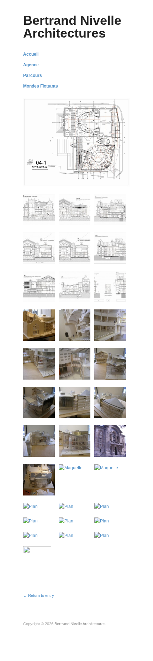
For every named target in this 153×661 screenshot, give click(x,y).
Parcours (32, 75)
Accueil (30, 54)
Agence (31, 65)
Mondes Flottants (40, 86)
